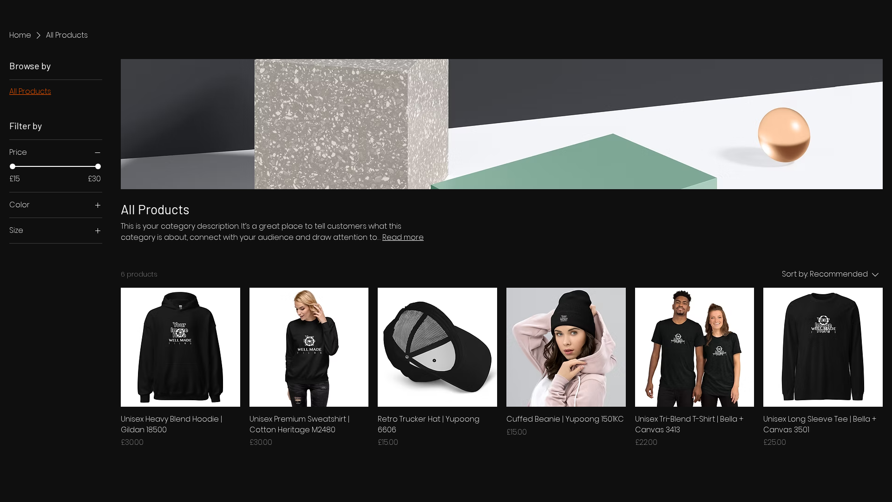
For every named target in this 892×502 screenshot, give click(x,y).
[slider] (12, 166)
